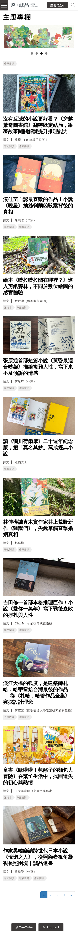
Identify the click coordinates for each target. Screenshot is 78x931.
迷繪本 (8, 307)
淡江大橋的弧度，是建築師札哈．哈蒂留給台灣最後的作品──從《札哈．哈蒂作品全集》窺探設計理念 (36, 692)
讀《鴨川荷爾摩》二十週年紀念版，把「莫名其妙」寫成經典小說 (38, 448)
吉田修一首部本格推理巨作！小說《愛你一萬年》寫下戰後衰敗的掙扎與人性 (38, 609)
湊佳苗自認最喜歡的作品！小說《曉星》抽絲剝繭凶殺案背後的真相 (38, 206)
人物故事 (9, 717)
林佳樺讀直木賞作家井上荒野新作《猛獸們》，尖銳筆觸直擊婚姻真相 (38, 528)
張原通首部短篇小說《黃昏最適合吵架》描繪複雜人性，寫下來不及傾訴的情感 (38, 367)
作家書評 (9, 63)
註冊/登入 (57, 5)
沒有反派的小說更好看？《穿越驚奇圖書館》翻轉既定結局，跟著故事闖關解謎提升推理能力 (38, 125)
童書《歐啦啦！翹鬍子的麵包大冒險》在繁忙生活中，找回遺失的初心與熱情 (38, 776)
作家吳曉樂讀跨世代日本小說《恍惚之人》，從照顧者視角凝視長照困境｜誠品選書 (38, 857)
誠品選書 (24, 878)
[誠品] (24, 4)
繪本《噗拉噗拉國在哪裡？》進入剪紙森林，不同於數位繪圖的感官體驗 (38, 286)
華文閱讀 (9, 146)
